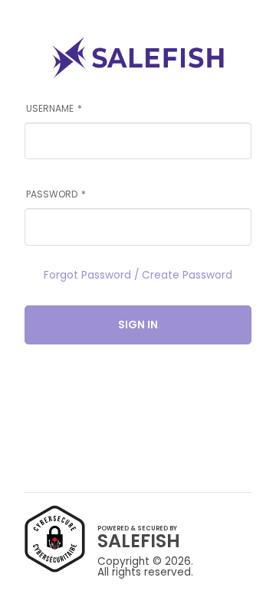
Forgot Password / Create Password (138, 275)
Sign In (138, 324)
